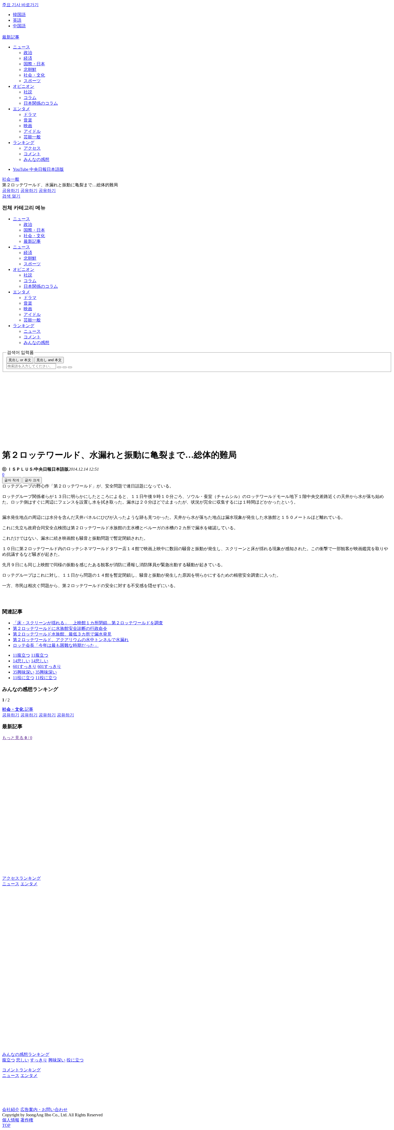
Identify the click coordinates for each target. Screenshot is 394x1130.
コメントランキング (21, 1070)
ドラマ (30, 114)
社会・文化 (34, 75)
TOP (6, 1125)
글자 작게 (11, 480)
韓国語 (19, 14)
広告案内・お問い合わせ (44, 1109)
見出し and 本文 (49, 360)
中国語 (19, 26)
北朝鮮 (30, 69)
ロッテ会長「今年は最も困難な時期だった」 (56, 645)
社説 (28, 92)
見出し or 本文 (20, 360)
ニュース (21, 47)
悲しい (22, 1060)
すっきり (38, 1060)
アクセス (32, 148)
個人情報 (10, 1120)
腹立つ (8, 1060)
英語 (17, 20)
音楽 (28, 120)
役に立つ (75, 1060)
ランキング (23, 142)
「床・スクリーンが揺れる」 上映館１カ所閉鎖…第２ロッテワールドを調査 (88, 623)
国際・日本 (34, 64)
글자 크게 (32, 480)
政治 (28, 52)
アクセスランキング (21, 878)
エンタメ (21, 109)
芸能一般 (32, 137)
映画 (28, 125)
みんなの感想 (36, 159)
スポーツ (32, 80)
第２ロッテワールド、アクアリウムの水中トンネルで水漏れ (71, 639)
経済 (28, 58)
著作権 (26, 1120)
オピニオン (23, 86)
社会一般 (10, 179)
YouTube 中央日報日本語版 (38, 169)
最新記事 (10, 37)
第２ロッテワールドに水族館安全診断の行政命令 (60, 628)
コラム (30, 97)
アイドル (32, 131)
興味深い (56, 1060)
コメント (32, 154)
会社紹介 (10, 1109)
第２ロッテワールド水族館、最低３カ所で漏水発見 (62, 634)
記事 (17, 709)
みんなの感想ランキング (25, 1054)
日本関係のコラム (41, 103)
